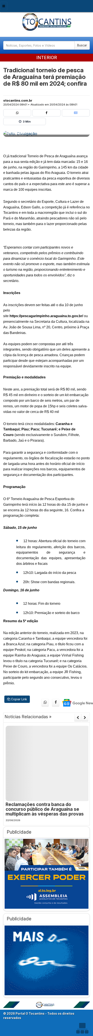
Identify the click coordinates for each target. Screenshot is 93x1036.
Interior (46, 57)
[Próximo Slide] (84, 717)
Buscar (82, 45)
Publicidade (19, 832)
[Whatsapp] (17, 113)
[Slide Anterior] (77, 717)
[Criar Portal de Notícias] (82, 1028)
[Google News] (76, 113)
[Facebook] (46, 113)
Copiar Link (18, 699)
